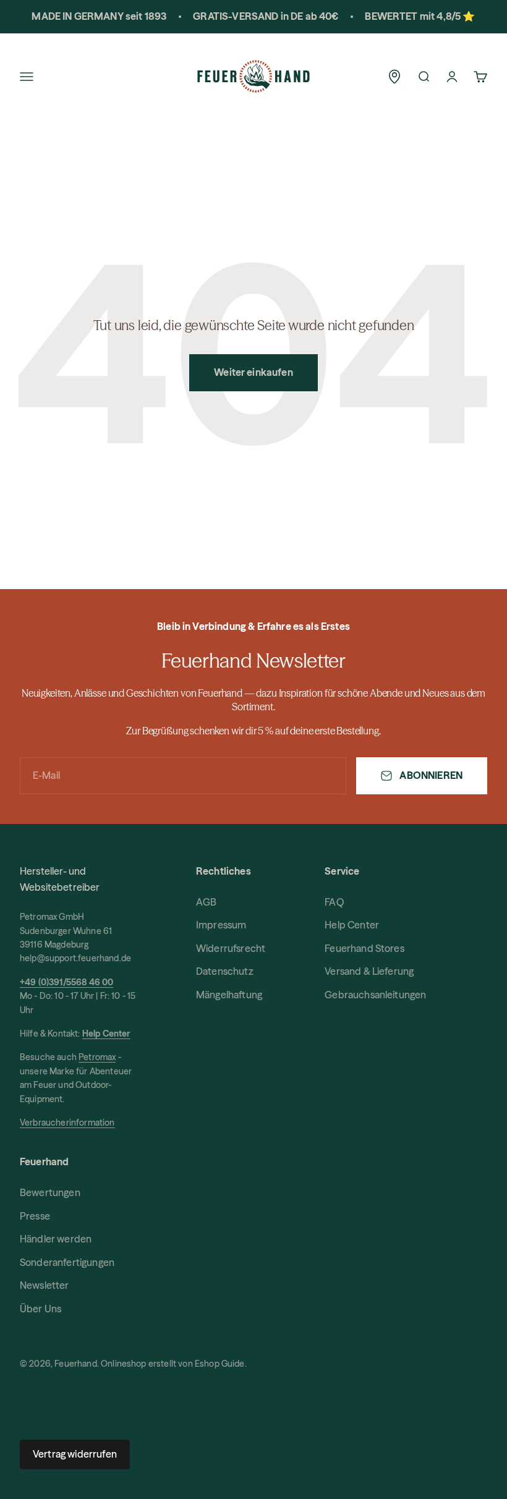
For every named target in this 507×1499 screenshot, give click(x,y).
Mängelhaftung (229, 994)
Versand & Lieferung (369, 971)
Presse (35, 1216)
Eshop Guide (220, 1363)
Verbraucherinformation (67, 1122)
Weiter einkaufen (253, 372)
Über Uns (40, 1308)
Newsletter (44, 1285)
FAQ (334, 902)
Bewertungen (50, 1192)
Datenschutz (225, 971)
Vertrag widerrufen (75, 1454)
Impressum (221, 925)
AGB (206, 902)
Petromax (97, 1057)
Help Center (352, 925)
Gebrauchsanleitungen (375, 994)
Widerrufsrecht (230, 948)
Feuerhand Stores (364, 948)
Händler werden (56, 1239)
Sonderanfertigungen (67, 1262)
